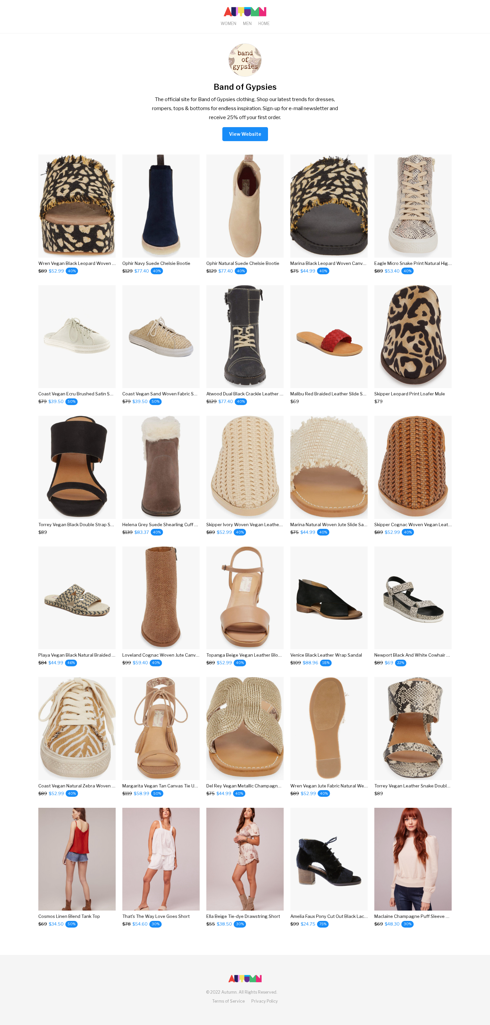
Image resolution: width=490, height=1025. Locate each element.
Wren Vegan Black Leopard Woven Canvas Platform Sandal (100, 263)
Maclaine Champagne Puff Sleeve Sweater (418, 916)
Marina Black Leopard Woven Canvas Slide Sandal (342, 263)
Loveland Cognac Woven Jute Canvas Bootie (168, 655)
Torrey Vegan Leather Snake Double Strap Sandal (425, 785)
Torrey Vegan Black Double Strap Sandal (80, 524)
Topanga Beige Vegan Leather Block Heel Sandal (257, 655)
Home (264, 23)
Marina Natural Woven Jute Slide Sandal (331, 524)
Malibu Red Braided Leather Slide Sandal (332, 393)
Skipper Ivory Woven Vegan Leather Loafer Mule (256, 524)
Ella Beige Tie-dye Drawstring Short (243, 916)
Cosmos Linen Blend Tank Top (69, 916)
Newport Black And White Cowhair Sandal (417, 655)
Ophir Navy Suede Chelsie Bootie (156, 263)
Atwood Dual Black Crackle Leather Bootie (249, 393)
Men (247, 23)
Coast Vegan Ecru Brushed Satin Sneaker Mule (86, 393)
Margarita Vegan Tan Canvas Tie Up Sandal (167, 785)
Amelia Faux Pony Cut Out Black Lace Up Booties (340, 916)
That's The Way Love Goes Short (156, 916)
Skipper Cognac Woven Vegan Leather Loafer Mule (427, 524)
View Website (245, 134)
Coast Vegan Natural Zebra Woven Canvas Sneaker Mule (97, 785)
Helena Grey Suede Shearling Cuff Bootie (165, 524)
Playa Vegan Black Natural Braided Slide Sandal (87, 655)
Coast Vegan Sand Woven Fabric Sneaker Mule (170, 393)
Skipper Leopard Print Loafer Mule (409, 393)
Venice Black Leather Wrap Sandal (326, 655)
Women (228, 23)
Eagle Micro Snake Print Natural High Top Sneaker (426, 263)
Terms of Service (228, 1001)
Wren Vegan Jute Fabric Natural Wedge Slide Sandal (344, 785)
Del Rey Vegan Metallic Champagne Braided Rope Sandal (265, 785)
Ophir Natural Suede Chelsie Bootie (242, 263)
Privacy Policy (264, 1001)
